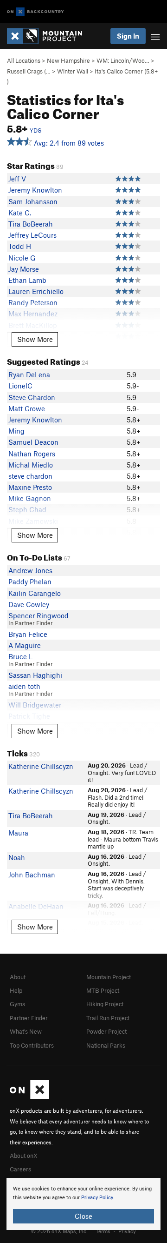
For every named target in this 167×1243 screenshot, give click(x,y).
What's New (26, 1031)
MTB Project (102, 990)
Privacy (127, 1231)
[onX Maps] (29, 1097)
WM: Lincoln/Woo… (122, 60)
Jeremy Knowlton (35, 190)
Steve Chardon (31, 397)
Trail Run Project (107, 1018)
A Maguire (24, 645)
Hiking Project (104, 1004)
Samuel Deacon (33, 442)
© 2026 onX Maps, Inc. (59, 1231)
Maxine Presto (30, 487)
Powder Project (106, 1031)
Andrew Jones (30, 570)
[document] (83, 1203)
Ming (16, 431)
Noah (16, 857)
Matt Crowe (26, 408)
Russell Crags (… (29, 71)
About (18, 977)
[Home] (49, 36)
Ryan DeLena (29, 374)
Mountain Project (108, 977)
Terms (103, 1231)
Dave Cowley (28, 604)
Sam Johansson (33, 201)
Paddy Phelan (29, 581)
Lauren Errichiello (36, 291)
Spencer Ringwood (38, 615)
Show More (35, 339)
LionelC (20, 385)
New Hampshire (68, 60)
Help (16, 990)
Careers (20, 1169)
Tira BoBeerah (30, 224)
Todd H (19, 246)
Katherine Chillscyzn (40, 766)
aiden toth (24, 686)
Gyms (17, 1004)
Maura (18, 833)
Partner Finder (29, 1018)
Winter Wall (72, 71)
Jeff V (17, 178)
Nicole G (22, 258)
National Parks (105, 1045)
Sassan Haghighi (35, 675)
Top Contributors (32, 1045)
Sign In (128, 36)
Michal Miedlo (30, 465)
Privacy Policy (97, 1198)
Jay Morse (23, 269)
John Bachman (31, 874)
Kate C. (19, 212)
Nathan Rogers (31, 453)
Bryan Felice (27, 634)
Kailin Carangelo (34, 593)
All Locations (23, 60)
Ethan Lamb (27, 280)
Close (83, 1216)
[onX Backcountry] (35, 11)
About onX (24, 1155)
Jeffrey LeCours (32, 235)
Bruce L (20, 656)
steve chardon (30, 476)
